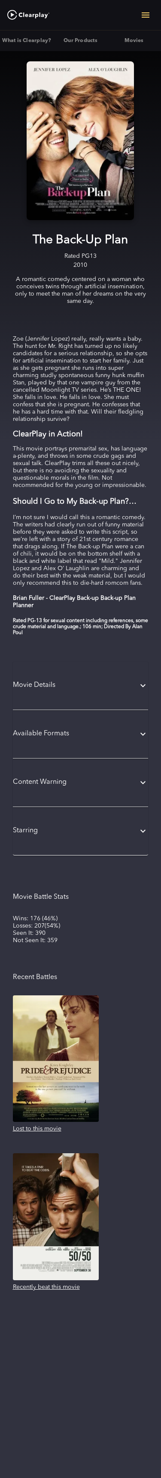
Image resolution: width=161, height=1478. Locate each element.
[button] (81, 685)
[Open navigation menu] (145, 15)
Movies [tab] (134, 40)
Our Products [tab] (80, 40)
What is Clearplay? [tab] (26, 40)
